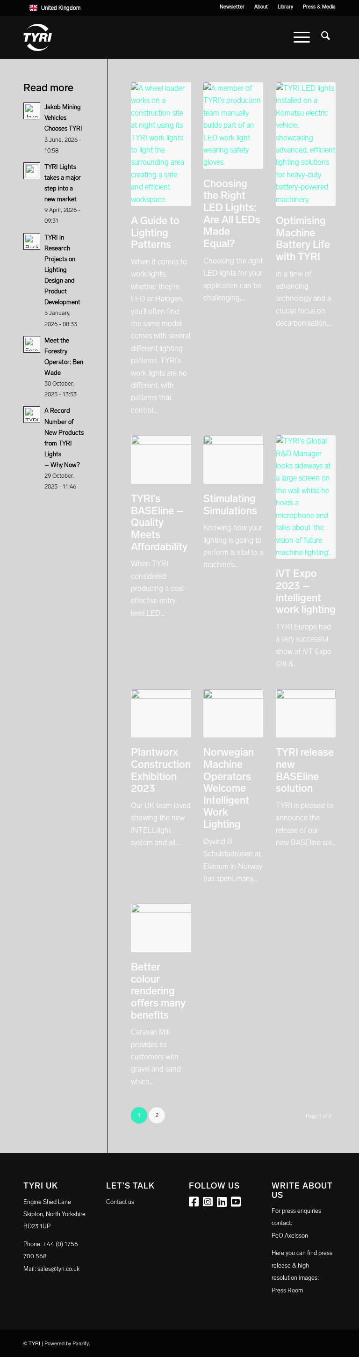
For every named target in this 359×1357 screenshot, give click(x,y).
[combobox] (179, 8)
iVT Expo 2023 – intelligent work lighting (306, 591)
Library (285, 7)
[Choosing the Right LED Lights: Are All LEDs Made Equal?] (233, 125)
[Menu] (302, 37)
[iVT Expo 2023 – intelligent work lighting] (306, 497)
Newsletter (232, 7)
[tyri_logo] (37, 37)
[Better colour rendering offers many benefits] (161, 928)
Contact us (120, 1201)
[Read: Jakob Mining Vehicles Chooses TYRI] (31, 110)
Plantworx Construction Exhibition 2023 (161, 770)
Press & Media (319, 7)
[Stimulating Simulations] (233, 459)
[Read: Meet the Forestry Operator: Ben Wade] (31, 344)
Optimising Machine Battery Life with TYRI (303, 238)
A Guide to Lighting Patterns (155, 232)
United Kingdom (60, 8)
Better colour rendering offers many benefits (158, 991)
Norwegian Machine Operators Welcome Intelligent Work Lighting (228, 788)
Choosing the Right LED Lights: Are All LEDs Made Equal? (231, 213)
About (261, 7)
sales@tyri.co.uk (58, 1268)
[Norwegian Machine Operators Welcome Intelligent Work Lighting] (233, 713)
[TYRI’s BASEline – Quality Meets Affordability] (161, 459)
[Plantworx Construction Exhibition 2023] (161, 713)
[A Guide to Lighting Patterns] (161, 144)
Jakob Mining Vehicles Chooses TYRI (63, 117)
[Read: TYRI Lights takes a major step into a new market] (31, 170)
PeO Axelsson (290, 1235)
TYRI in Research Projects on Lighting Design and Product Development (62, 269)
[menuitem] (232, 7)
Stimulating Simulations (230, 504)
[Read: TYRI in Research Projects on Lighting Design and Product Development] (31, 241)
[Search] (326, 37)
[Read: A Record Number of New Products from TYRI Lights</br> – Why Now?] (31, 414)
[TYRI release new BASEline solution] (306, 713)
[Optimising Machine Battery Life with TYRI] (306, 144)
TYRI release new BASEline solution (305, 770)
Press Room (287, 1290)
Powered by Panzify (66, 1344)
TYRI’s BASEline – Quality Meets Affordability (159, 522)
